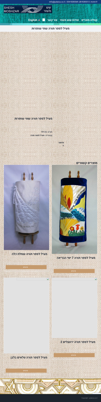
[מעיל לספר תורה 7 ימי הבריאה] (74, 209)
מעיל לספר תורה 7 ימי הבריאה (76, 258)
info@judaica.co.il (57, 1)
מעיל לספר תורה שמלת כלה (29, 254)
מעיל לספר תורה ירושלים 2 (77, 342)
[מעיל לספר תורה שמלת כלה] (26, 207)
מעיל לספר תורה (37, 135)
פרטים (73, 271)
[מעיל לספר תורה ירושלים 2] (74, 308)
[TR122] (26, 72)
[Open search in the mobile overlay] (43, 19)
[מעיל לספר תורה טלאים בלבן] (26, 315)
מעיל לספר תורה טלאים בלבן (29, 357)
